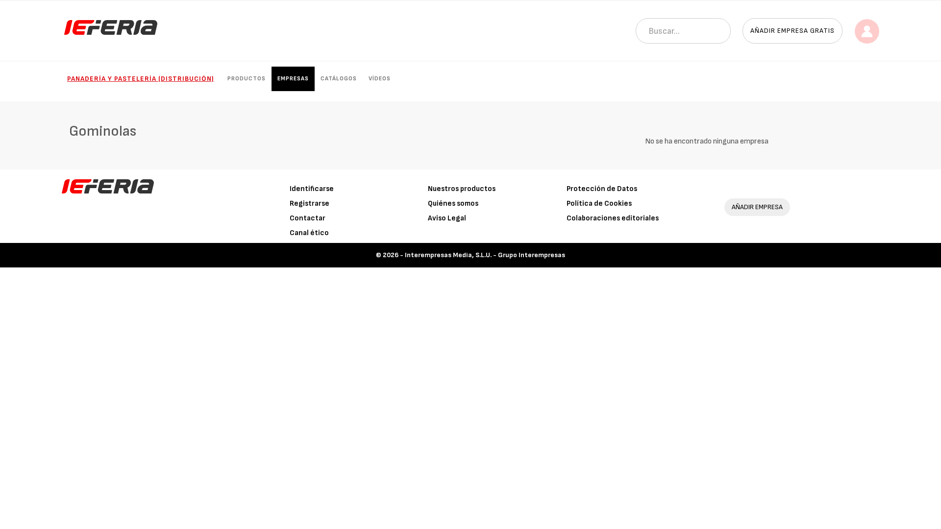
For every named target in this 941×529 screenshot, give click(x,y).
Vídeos (380, 78)
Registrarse (309, 203)
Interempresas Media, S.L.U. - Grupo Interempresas (485, 255)
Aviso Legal (447, 218)
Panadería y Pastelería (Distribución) (140, 78)
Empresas (293, 78)
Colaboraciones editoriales (613, 218)
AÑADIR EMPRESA (757, 207)
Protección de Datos (602, 188)
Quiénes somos (453, 203)
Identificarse (312, 188)
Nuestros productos (461, 188)
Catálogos (339, 78)
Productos (246, 78)
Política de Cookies (599, 203)
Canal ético (309, 233)
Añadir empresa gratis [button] (792, 30)
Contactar (307, 218)
